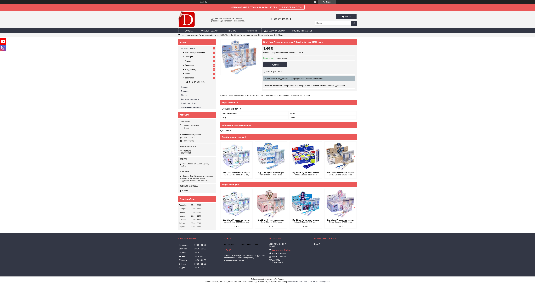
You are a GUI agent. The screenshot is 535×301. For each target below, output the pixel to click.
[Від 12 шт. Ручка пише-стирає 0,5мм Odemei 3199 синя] (306, 156)
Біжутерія (189, 57)
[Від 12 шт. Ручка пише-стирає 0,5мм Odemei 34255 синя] (271, 156)
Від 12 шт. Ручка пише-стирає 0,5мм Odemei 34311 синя (305, 221)
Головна (188, 31)
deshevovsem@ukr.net (191, 134)
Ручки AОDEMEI (221, 35)
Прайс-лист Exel (188, 103)
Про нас (232, 31)
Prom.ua (281, 279)
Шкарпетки (189, 78)
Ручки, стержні (205, 35)
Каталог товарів (209, 31)
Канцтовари (191, 35)
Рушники (188, 61)
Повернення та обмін (302, 31)
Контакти (252, 31)
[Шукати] (354, 23)
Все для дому (190, 69)
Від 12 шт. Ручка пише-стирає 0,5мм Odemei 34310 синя (271, 221)
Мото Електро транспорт (195, 53)
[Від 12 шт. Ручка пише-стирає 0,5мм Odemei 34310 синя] (271, 204)
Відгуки (184, 95)
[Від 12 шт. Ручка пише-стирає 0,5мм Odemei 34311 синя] (306, 204)
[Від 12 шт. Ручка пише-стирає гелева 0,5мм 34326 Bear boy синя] (236, 156)
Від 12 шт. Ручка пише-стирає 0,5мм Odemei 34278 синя (340, 174)
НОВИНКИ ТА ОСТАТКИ (195, 82)
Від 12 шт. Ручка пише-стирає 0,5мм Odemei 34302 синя (340, 221)
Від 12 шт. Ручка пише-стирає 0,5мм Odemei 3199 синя (305, 174)
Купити (275, 65)
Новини (184, 87)
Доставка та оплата (274, 31)
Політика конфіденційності (319, 282)
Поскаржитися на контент (297, 282)
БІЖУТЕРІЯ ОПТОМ (291, 7)
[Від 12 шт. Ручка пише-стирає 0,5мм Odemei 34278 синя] (340, 156)
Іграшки (188, 74)
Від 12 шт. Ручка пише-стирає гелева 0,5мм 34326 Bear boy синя (236, 174)
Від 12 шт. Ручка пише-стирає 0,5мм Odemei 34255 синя (271, 174)
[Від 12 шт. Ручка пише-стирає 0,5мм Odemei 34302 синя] (340, 204)
